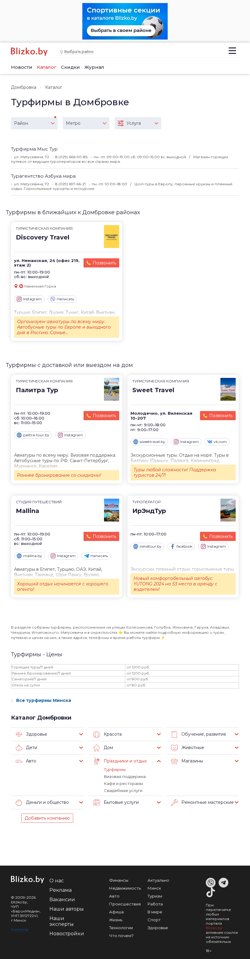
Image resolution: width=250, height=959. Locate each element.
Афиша (116, 911)
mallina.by (32, 555)
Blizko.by (214, 928)
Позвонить (104, 263)
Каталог (46, 67)
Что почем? (121, 935)
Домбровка (23, 87)
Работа (155, 903)
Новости (21, 67)
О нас (56, 881)
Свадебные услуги (123, 790)
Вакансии (62, 899)
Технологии (121, 927)
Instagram (32, 299)
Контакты (20, 929)
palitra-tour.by (36, 435)
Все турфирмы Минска (43, 700)
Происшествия (125, 903)
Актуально (158, 880)
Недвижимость (125, 888)
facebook (184, 546)
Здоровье (158, 927)
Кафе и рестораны (123, 783)
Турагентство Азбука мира (43, 176)
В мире (155, 911)
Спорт (154, 919)
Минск (154, 888)
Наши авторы (66, 909)
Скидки (70, 67)
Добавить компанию (47, 818)
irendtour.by (151, 546)
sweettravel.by (152, 441)
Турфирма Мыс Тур (34, 149)
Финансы (118, 880)
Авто (114, 896)
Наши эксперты (61, 921)
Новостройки (66, 933)
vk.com (220, 441)
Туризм (155, 896)
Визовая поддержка (125, 776)
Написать (65, 299)
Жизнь (115, 919)
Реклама (60, 890)
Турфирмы (115, 769)
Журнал (94, 67)
